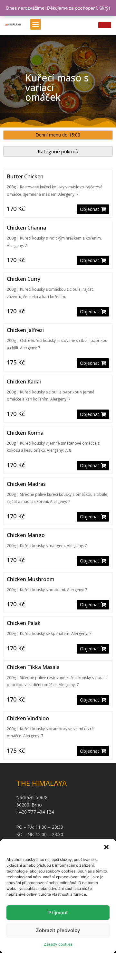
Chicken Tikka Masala (33, 667)
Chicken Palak (24, 623)
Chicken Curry (23, 278)
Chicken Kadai (24, 381)
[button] (106, 847)
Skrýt (104, 8)
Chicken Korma (25, 432)
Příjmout (58, 913)
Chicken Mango (26, 535)
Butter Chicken (25, 176)
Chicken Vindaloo (28, 718)
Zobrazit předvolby (58, 930)
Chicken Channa (26, 227)
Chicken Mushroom (30, 579)
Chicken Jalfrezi (25, 330)
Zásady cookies (58, 944)
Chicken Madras (26, 483)
